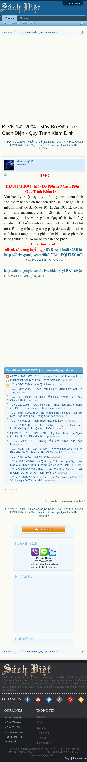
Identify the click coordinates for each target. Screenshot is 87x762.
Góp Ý (40, 722)
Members (24, 18)
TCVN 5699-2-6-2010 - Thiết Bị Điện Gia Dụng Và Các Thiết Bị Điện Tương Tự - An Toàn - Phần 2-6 (46, 471)
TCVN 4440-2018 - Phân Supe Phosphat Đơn (36, 420)
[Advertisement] (43, 80)
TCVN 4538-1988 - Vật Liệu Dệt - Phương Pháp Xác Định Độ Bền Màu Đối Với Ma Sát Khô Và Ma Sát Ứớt (46, 450)
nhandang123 (24, 161)
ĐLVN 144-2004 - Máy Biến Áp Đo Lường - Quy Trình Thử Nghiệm (44, 147)
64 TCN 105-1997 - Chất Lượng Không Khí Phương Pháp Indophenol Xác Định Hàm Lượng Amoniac (46, 378)
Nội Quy (41, 727)
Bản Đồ (41, 717)
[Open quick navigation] (82, 32)
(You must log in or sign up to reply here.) (65, 501)
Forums (9, 18)
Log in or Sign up (73, 3)
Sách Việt (52, 567)
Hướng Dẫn (11, 741)
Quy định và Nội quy (76, 758)
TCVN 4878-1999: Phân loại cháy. (30, 456)
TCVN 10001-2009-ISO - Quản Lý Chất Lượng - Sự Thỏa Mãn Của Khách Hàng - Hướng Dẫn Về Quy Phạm (46, 463)
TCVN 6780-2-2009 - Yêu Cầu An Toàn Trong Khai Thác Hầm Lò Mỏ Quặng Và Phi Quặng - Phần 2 (46, 427)
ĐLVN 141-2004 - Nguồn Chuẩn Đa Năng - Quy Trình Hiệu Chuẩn (45, 141)
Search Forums (11, 23)
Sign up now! (43, 529)
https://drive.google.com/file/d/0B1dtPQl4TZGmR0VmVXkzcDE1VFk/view (43, 257)
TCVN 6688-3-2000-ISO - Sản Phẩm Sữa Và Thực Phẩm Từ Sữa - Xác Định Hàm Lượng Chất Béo (46, 414)
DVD (64, 249)
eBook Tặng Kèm (13, 737)
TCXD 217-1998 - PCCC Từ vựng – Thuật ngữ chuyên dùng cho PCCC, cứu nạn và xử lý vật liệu (46, 406)
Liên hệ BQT (44, 743)
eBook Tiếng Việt (13, 717)
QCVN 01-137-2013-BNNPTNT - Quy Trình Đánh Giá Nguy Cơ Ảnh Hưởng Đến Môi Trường (46, 435)
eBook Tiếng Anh (13, 722)
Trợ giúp (42, 737)
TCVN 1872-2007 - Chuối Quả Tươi (31, 384)
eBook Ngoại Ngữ (14, 732)
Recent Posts (29, 23)
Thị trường (43, 732)
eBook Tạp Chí (12, 727)
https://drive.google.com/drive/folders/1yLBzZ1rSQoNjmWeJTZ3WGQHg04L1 (43, 273)
